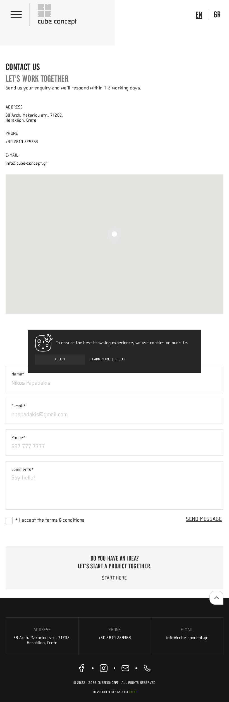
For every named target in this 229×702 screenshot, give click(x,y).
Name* (17, 374)
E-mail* (18, 406)
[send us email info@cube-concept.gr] (125, 668)
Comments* (22, 469)
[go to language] (199, 14)
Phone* (18, 437)
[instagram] (103, 668)
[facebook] (81, 668)
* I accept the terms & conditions (50, 520)
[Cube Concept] (57, 14)
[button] (114, 236)
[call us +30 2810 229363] (147, 668)
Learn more (100, 359)
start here (114, 578)
